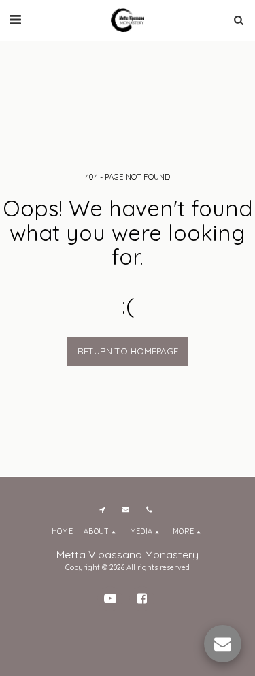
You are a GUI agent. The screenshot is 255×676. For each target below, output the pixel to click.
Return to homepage (128, 350)
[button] (15, 19)
